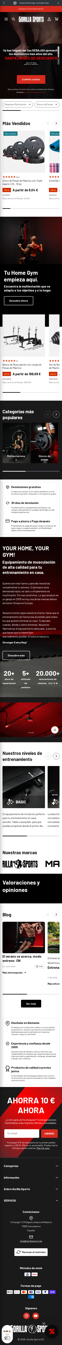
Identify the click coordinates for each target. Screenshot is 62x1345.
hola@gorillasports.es (31, 1241)
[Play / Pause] (55, 730)
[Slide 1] (58, 52)
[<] (3, 3)
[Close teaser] (43, 1323)
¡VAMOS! (49, 1133)
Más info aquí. (43, 1148)
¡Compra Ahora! (31, 79)
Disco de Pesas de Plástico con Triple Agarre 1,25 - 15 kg (22, 182)
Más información (12, 972)
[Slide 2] (58, 61)
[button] (13, 19)
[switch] (7, 1338)
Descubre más (16, 655)
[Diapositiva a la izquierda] (48, 123)
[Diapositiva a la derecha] (56, 123)
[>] (58, 3)
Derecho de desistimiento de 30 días (34, 3)
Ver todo (31, 1003)
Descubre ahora (18, 300)
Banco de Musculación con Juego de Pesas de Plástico (21, 366)
